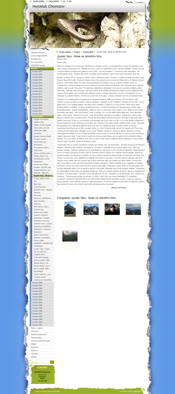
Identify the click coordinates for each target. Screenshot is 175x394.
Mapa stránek (54, 1)
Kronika (77, 52)
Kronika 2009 (88, 52)
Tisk (70, 1)
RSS (64, 1)
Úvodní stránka (65, 52)
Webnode (137, 391)
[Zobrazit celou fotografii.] (70, 213)
